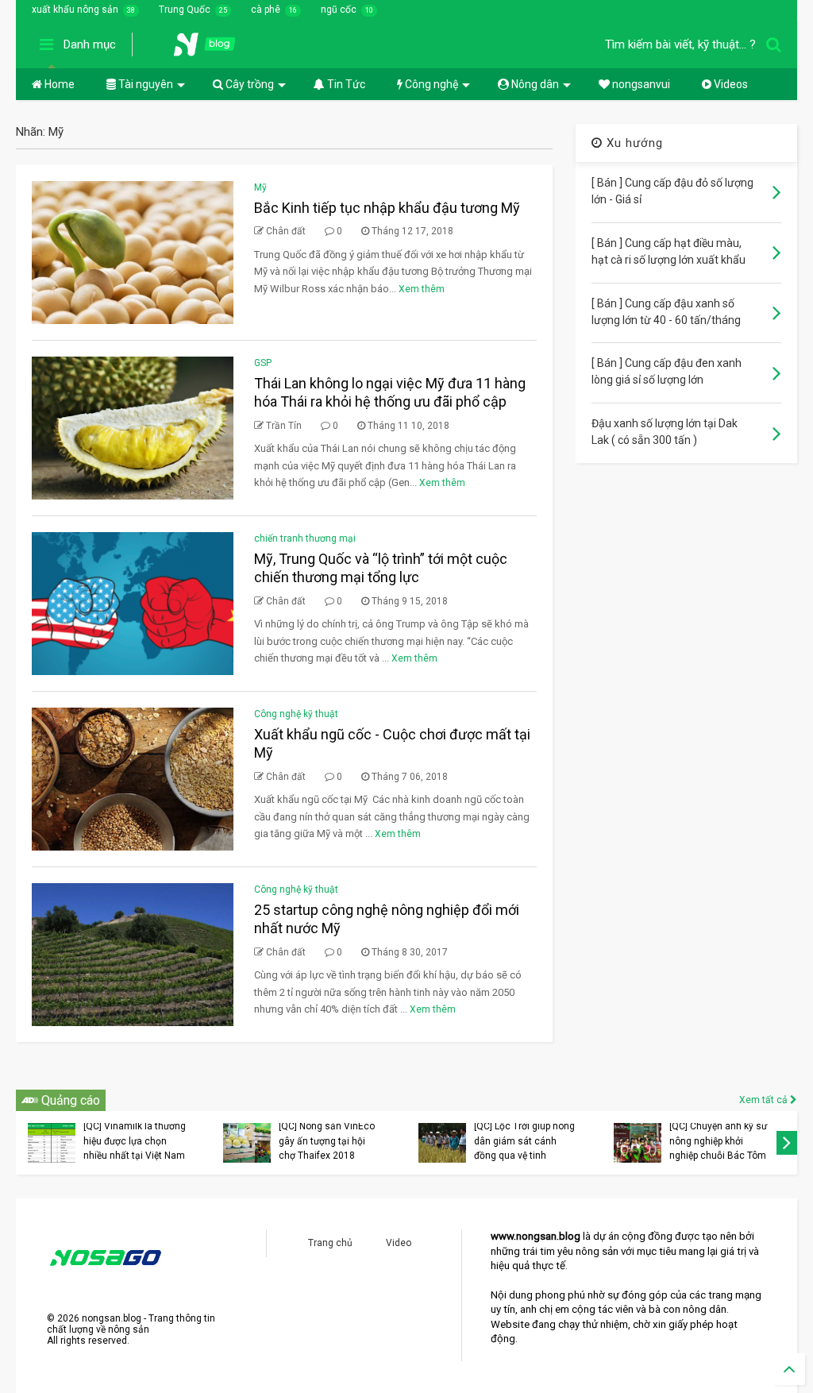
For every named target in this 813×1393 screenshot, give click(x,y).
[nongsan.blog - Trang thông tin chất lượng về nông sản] (214, 49)
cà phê (265, 9)
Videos (729, 84)
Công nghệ (430, 84)
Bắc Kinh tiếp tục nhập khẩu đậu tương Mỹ (387, 207)
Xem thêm (422, 289)
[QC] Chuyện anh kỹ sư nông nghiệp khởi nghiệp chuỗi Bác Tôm (718, 1141)
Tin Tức (345, 84)
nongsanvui (640, 84)
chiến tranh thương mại (305, 538)
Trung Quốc (184, 9)
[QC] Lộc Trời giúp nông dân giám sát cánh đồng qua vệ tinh (524, 1141)
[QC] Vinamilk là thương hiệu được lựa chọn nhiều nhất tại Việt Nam (134, 1141)
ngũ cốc (338, 9)
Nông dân (534, 84)
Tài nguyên (144, 84)
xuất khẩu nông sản (75, 9)
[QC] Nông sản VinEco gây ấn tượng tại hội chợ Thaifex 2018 (327, 1141)
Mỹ (260, 187)
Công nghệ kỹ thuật (296, 714)
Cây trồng (248, 84)
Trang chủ (330, 1242)
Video (398, 1242)
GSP (263, 363)
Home (58, 84)
